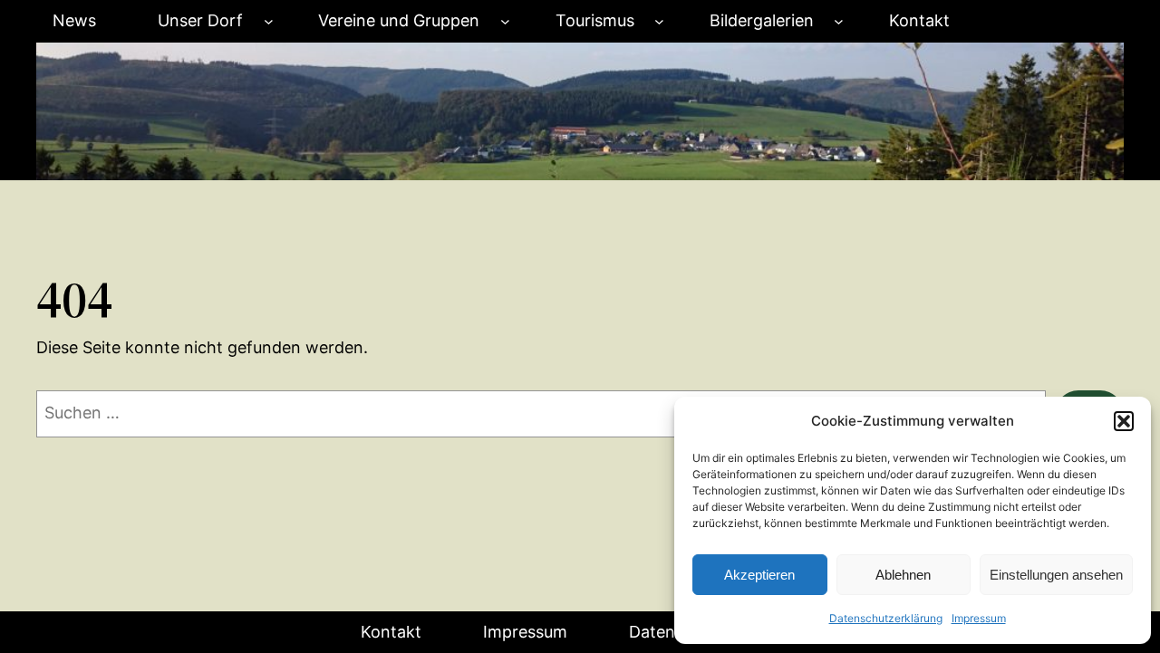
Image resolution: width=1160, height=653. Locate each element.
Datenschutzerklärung (885, 618)
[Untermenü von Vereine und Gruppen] (505, 21)
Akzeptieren (759, 574)
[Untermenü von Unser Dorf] (269, 21)
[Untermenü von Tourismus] (659, 21)
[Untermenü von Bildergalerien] (839, 21)
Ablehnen (903, 574)
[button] (1124, 421)
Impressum (979, 618)
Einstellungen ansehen (1056, 574)
